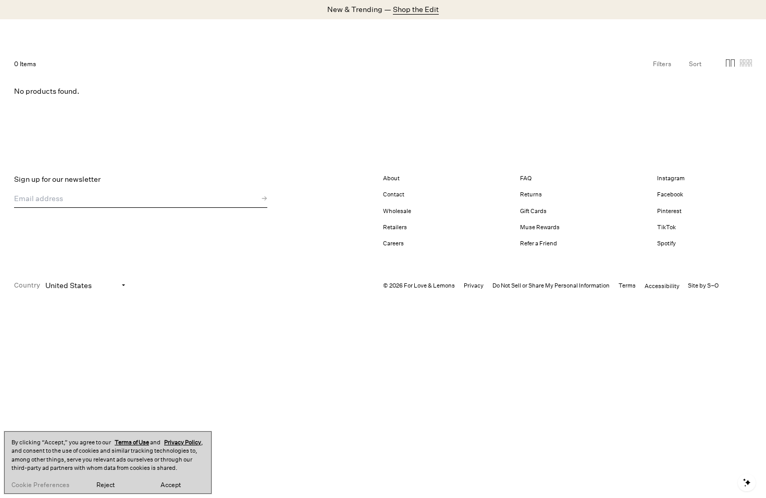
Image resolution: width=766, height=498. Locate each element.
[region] (108, 462)
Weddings (296, 33)
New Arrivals (147, 33)
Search (595, 33)
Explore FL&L (341, 33)
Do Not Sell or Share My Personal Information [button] (551, 286)
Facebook (670, 194)
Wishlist (668, 33)
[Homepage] (63, 33)
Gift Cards (533, 211)
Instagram (671, 178)
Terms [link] (627, 286)
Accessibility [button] (662, 286)
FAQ (526, 178)
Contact (393, 194)
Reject (105, 485)
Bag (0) (739, 33)
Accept (170, 485)
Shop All (189, 33)
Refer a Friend (538, 243)
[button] (730, 64)
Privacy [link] (474, 286)
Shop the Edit (416, 9)
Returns (531, 194)
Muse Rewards (540, 227)
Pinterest (669, 211)
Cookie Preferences (40, 485)
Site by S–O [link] (703, 286)
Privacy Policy (182, 442)
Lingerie (258, 33)
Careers (393, 243)
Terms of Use (132, 442)
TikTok (666, 227)
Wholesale (397, 211)
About (391, 178)
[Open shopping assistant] (747, 482)
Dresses (224, 33)
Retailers (395, 227)
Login (630, 33)
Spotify (666, 243)
